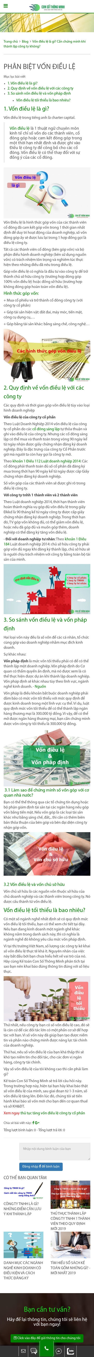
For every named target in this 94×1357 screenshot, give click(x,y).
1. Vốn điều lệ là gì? (22, 83)
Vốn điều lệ (20, 129)
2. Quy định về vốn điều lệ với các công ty (40, 88)
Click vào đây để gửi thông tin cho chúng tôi (48, 1338)
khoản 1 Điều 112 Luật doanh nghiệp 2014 (47, 461)
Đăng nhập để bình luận (41, 1167)
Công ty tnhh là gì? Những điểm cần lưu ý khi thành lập (22, 1209)
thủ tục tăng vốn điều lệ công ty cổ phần (52, 1113)
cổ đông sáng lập (46, 429)
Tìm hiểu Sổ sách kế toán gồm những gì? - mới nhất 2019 (70, 1268)
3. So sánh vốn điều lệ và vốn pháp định (39, 94)
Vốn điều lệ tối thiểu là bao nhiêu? (43, 100)
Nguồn (40, 687)
